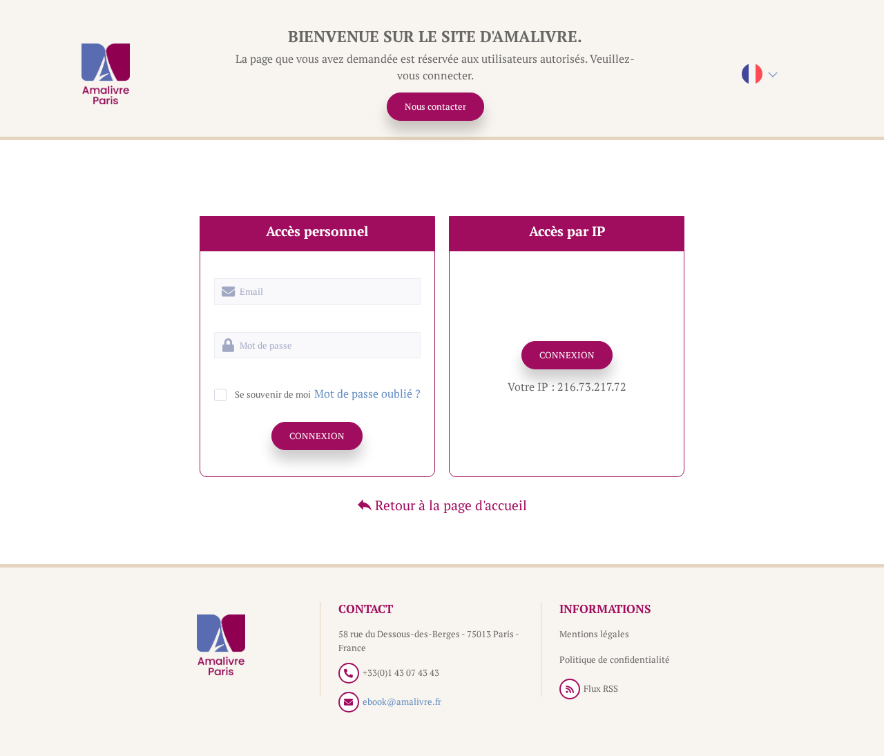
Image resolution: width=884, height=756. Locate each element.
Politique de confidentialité (614, 659)
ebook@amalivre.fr (402, 701)
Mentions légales (594, 634)
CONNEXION (567, 355)
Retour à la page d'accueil (449, 505)
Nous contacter (435, 106)
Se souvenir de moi (273, 394)
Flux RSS (601, 688)
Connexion (317, 435)
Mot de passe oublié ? (367, 393)
